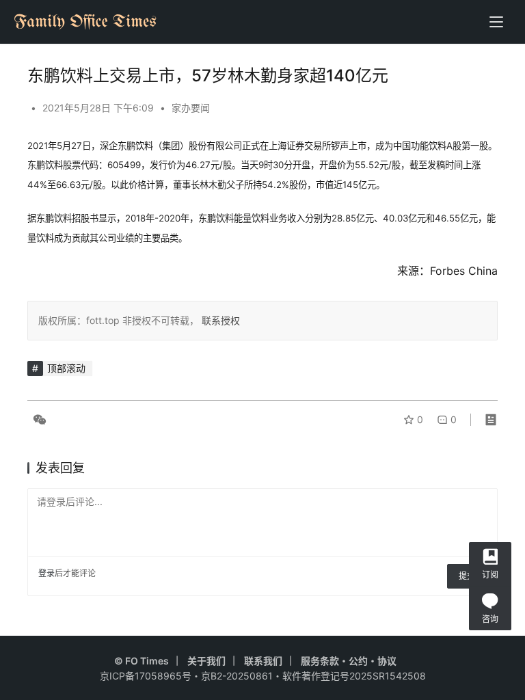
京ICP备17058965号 (145, 676)
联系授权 (219, 320)
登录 (46, 573)
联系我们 (263, 661)
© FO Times (141, 661)
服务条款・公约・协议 (348, 661)
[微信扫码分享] (36, 419)
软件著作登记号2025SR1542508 (354, 676)
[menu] (496, 22)
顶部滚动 (66, 368)
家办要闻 (191, 107)
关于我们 (206, 661)
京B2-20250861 (237, 676)
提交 (467, 576)
